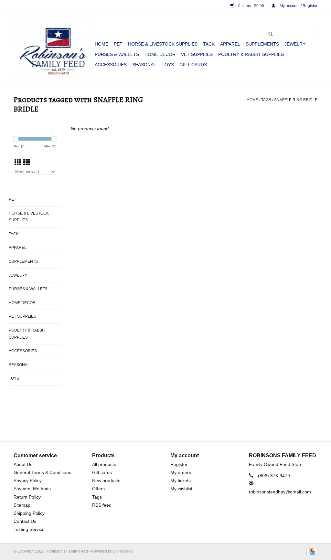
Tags (266, 100)
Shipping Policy (29, 513)
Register (178, 464)
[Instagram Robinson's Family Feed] (171, 426)
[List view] (26, 162)
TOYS (168, 64)
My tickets (180, 480)
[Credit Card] (310, 551)
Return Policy (27, 497)
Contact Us (25, 521)
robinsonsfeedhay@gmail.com (280, 491)
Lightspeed (123, 551)
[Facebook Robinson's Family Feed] (160, 426)
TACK (209, 44)
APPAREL (230, 44)
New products (106, 480)
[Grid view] (18, 162)
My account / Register (298, 6)
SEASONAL (144, 64)
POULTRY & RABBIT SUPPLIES (251, 54)
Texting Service (29, 529)
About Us (23, 464)
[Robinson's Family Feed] (53, 49)
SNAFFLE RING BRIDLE (295, 100)
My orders (180, 472)
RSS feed (102, 505)
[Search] (270, 34)
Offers (98, 488)
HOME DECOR (160, 54)
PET (118, 44)
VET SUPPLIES (197, 54)
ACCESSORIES (111, 64)
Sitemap (22, 505)
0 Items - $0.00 (251, 6)
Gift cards (193, 64)
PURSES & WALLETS (117, 54)
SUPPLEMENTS (262, 44)
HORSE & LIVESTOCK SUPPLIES (163, 44)
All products (104, 464)
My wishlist (181, 488)
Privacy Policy (28, 480)
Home (101, 44)
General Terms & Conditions (42, 472)
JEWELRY (294, 44)
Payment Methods (32, 488)
